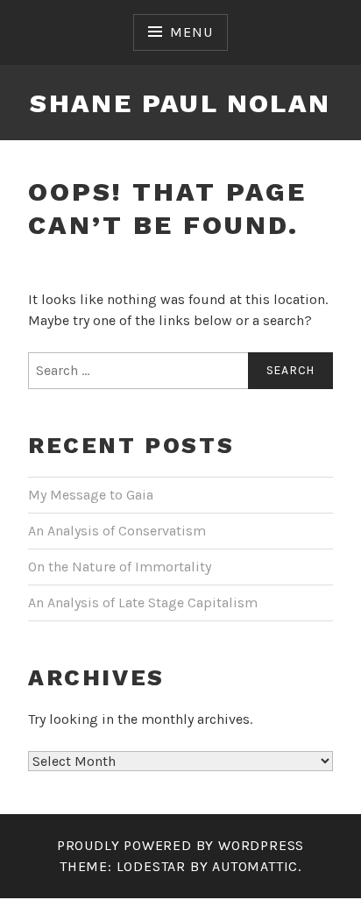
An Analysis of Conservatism (117, 530)
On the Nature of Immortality (119, 566)
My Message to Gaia (90, 494)
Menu (191, 32)
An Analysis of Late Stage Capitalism (143, 602)
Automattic (255, 866)
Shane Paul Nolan (180, 103)
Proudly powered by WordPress (180, 845)
